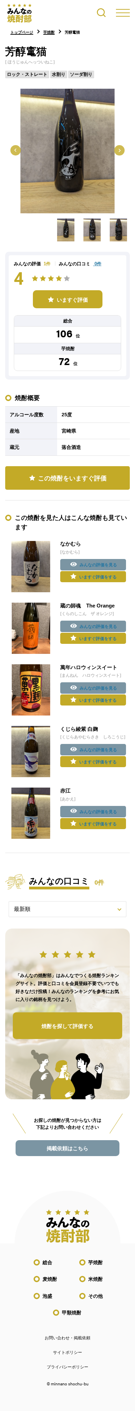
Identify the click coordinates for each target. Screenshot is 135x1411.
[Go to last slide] (15, 150)
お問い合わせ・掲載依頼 (67, 1337)
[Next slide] (119, 150)
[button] (65, 230)
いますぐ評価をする (98, 577)
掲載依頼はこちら (67, 1148)
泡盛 (47, 1296)
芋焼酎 (95, 1262)
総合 (47, 1262)
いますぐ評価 (72, 300)
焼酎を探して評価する (67, 1026)
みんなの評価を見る (98, 564)
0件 (97, 263)
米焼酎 (95, 1279)
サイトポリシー (67, 1352)
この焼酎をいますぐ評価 (72, 478)
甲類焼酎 (71, 1312)
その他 (95, 1296)
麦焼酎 (50, 1279)
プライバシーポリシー (67, 1367)
